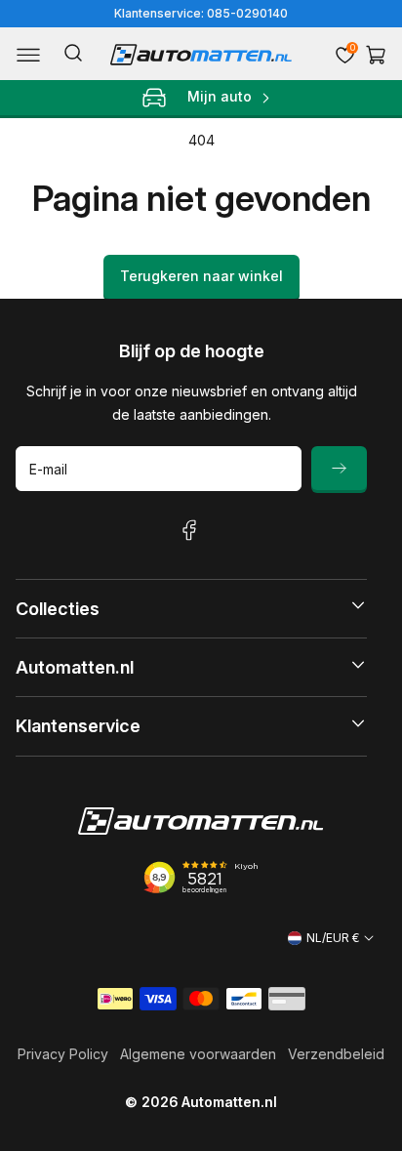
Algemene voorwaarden (198, 1054)
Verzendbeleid (336, 1054)
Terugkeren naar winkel (201, 275)
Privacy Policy (63, 1054)
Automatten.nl (229, 1101)
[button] (28, 54)
